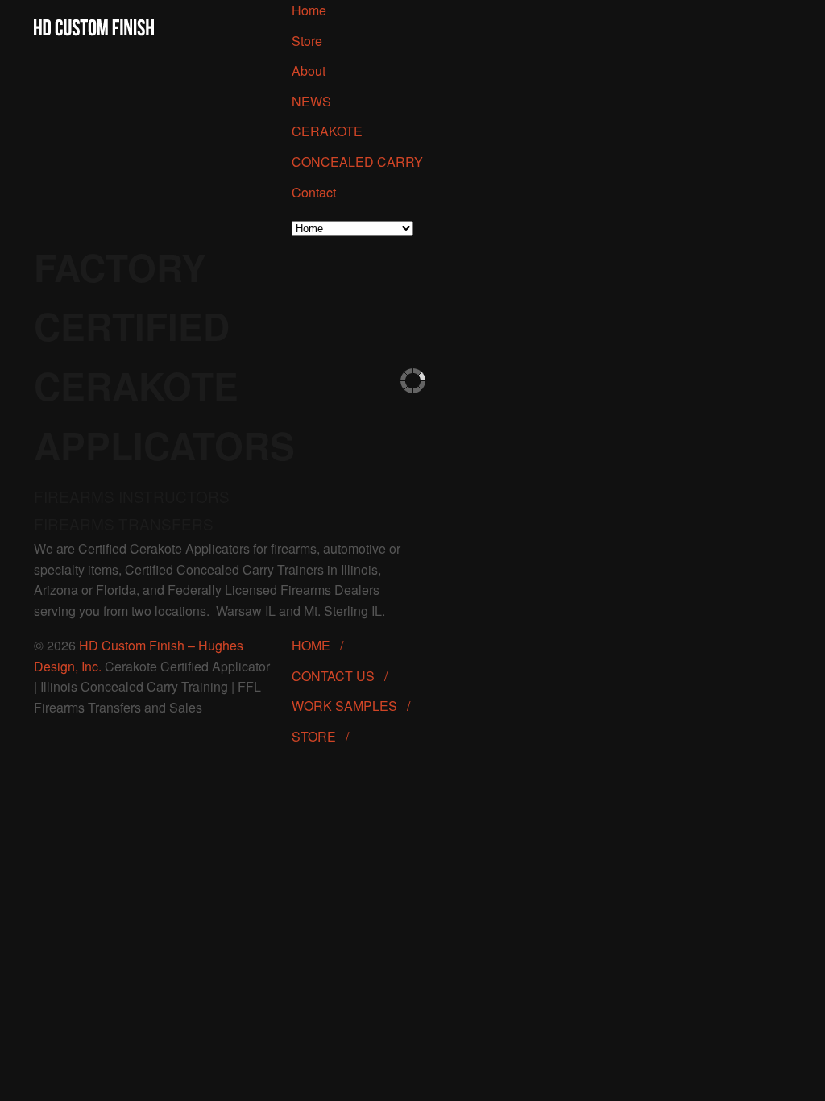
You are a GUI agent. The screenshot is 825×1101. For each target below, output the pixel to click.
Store (307, 40)
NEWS (311, 101)
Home (309, 10)
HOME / (322, 645)
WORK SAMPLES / (356, 705)
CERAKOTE (327, 131)
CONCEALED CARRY (357, 161)
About (308, 70)
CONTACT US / (344, 676)
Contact (314, 192)
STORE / (325, 736)
